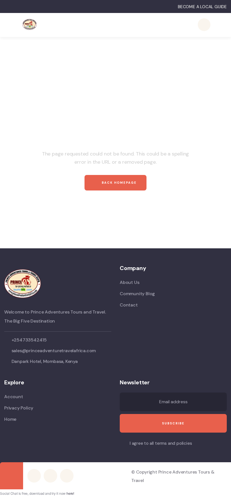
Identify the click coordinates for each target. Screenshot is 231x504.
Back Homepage (118, 183)
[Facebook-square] (34, 476)
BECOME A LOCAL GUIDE (202, 7)
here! (70, 493)
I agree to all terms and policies (161, 443)
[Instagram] (67, 476)
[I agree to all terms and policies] (122, 444)
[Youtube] (50, 476)
